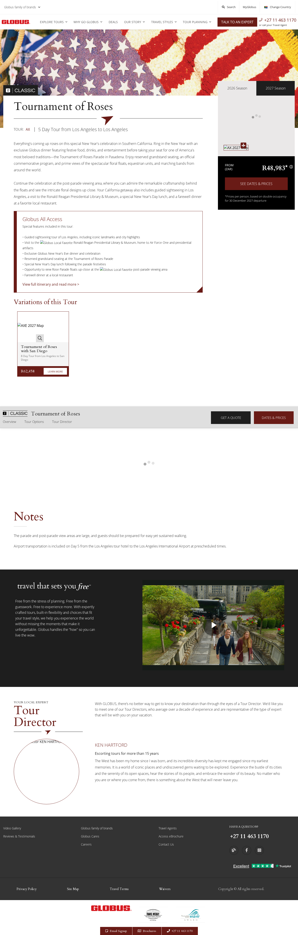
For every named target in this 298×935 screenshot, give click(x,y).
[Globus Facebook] (246, 850)
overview (9, 421)
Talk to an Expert (237, 22)
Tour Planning (195, 22)
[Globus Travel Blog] (233, 850)
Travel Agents (168, 828)
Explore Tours (52, 22)
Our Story (132, 22)
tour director (62, 421)
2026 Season (237, 88)
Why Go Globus (86, 22)
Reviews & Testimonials (19, 836)
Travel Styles (162, 22)
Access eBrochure (171, 836)
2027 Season (276, 88)
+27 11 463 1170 (280, 20)
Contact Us (166, 844)
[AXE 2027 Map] (30, 327)
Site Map (73, 889)
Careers (86, 844)
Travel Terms (119, 889)
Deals (113, 22)
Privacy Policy (27, 889)
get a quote (231, 417)
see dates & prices (256, 183)
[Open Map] (236, 148)
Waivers (165, 889)
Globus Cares (90, 836)
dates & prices (274, 417)
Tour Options (34, 421)
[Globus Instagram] (259, 850)
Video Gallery (12, 828)
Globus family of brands (20, 7)
